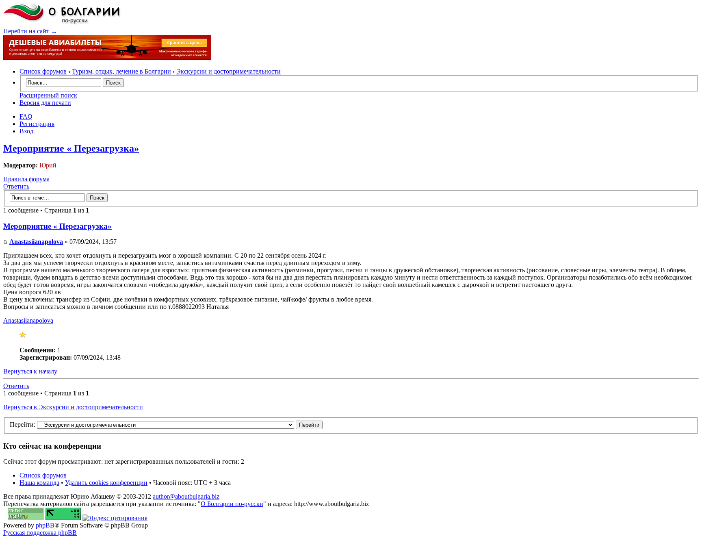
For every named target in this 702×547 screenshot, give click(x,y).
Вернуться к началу (30, 371)
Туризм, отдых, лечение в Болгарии (121, 71)
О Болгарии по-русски (232, 503)
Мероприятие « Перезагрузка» (71, 148)
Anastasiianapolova (36, 241)
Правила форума (26, 179)
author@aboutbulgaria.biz (186, 496)
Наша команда (39, 482)
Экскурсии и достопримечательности (228, 71)
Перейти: (22, 424)
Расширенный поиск (48, 95)
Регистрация (37, 123)
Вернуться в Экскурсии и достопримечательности (73, 407)
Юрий (47, 165)
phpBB (45, 525)
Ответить (16, 186)
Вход (26, 131)
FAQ (26, 116)
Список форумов (43, 71)
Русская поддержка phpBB (40, 532)
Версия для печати (45, 102)
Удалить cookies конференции (106, 482)
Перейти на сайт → (30, 31)
